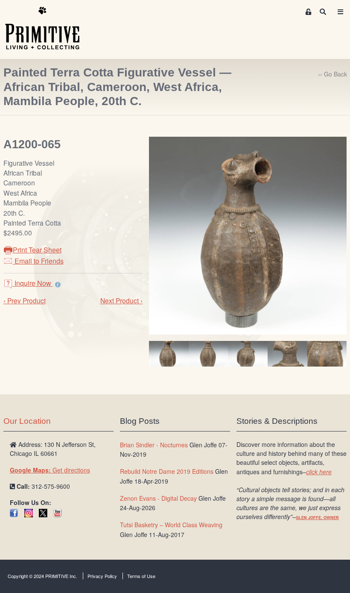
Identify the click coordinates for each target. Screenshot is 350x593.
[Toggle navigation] (340, 12)
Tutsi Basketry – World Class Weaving (171, 524)
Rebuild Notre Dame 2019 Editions (166, 471)
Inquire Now (33, 283)
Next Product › (121, 300)
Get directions (50, 470)
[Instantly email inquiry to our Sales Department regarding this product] (58, 284)
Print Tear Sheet (37, 250)
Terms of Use (141, 575)
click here (319, 471)
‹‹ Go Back (332, 74)
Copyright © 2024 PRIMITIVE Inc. (42, 575)
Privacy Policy (102, 575)
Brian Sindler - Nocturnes (154, 444)
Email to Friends (38, 261)
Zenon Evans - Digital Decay (158, 498)
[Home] (48, 28)
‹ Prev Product (24, 300)
